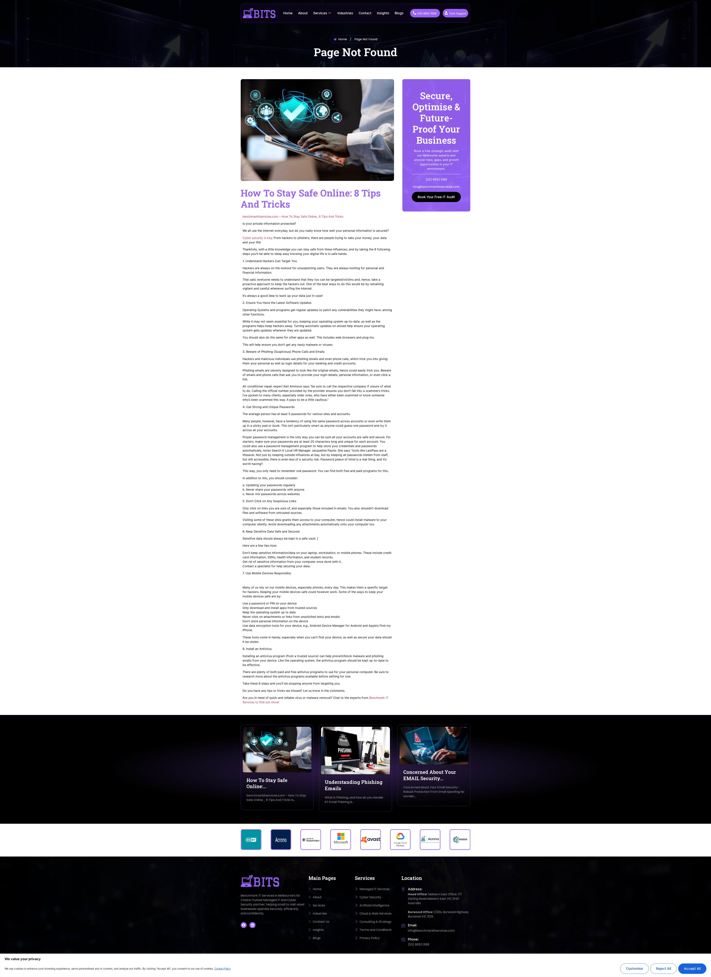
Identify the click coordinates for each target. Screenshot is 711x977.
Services (320, 13)
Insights (383, 13)
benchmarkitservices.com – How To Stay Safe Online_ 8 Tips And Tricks (293, 216)
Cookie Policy (222, 968)
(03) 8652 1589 (426, 13)
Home (288, 13)
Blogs (399, 13)
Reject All (663, 969)
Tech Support (457, 13)
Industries (345, 13)
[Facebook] (244, 925)
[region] (355, 965)
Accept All (692, 969)
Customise (634, 969)
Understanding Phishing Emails (354, 785)
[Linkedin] (252, 925)
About (303, 13)
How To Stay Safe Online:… (266, 783)
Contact (365, 13)
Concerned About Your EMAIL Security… (429, 775)
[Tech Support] (446, 13)
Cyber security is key (257, 238)
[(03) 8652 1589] (414, 13)
